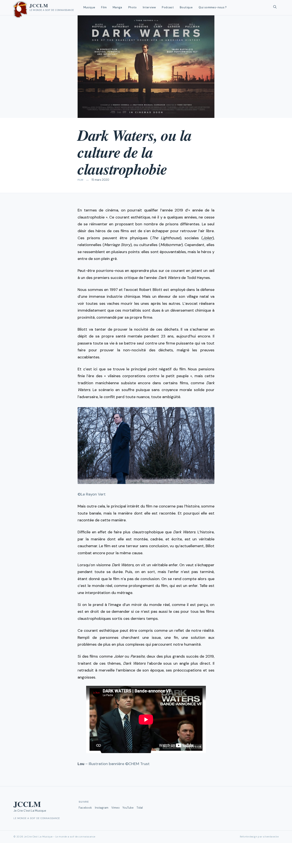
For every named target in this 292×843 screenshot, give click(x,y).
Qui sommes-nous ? (213, 7)
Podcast (168, 7)
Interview (149, 7)
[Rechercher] (275, 7)
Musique (89, 7)
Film (104, 7)
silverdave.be (271, 836)
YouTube (128, 807)
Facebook (85, 807)
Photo (132, 7)
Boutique (186, 7)
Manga (117, 7)
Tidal (140, 807)
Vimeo (115, 807)
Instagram (101, 807)
